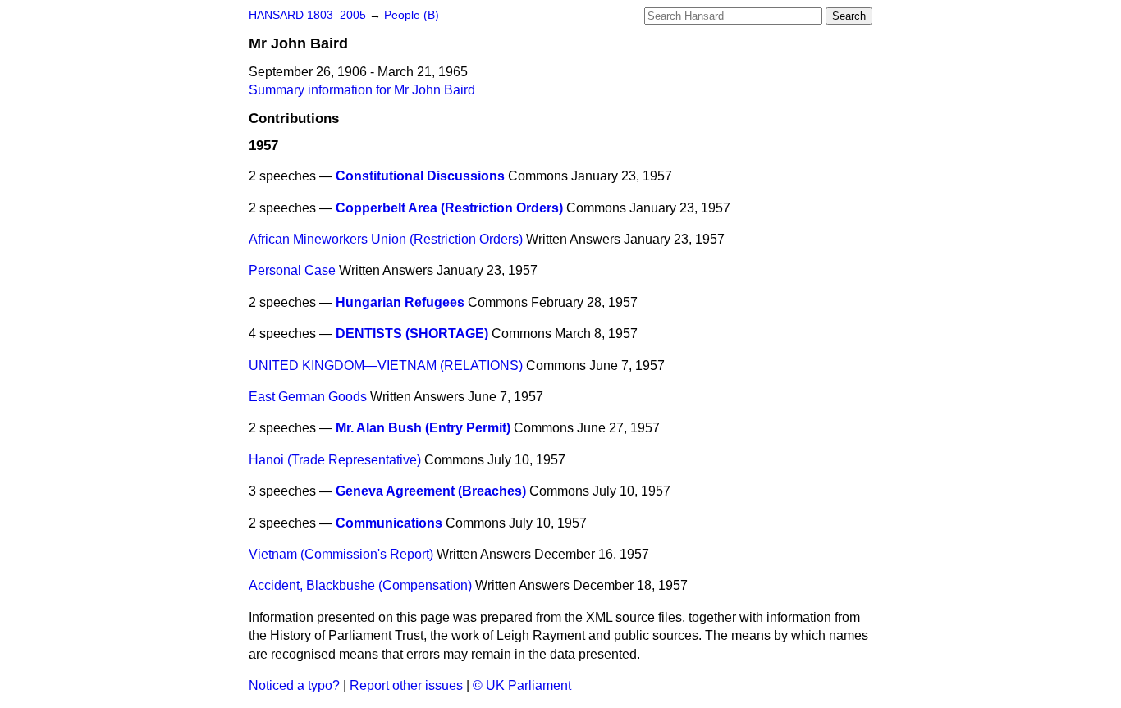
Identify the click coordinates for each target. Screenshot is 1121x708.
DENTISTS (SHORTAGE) (412, 333)
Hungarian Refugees (400, 302)
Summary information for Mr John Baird (362, 90)
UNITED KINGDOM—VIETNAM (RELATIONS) (386, 365)
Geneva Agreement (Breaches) (431, 491)
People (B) (411, 15)
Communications (389, 523)
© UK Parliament (522, 685)
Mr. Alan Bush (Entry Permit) (423, 428)
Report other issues (406, 685)
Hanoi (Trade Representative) (335, 460)
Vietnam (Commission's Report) (341, 554)
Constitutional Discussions (420, 176)
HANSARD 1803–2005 (307, 15)
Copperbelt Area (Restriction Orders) (449, 208)
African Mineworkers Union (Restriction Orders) (386, 239)
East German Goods (308, 397)
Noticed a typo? (294, 685)
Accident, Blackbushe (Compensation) (360, 585)
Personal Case (292, 270)
